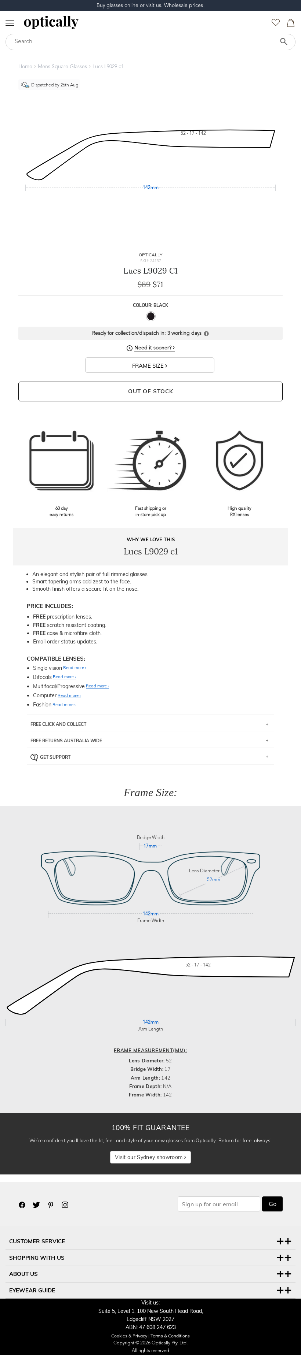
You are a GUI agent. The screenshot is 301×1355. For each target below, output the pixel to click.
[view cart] (289, 24)
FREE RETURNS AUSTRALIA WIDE (66, 740)
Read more (74, 668)
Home (25, 66)
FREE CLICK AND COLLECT (58, 724)
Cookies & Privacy (129, 1336)
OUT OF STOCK (150, 391)
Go (272, 1203)
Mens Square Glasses (62, 66)
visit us (153, 5)
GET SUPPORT (55, 757)
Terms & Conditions (170, 1336)
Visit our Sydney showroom (149, 1157)
